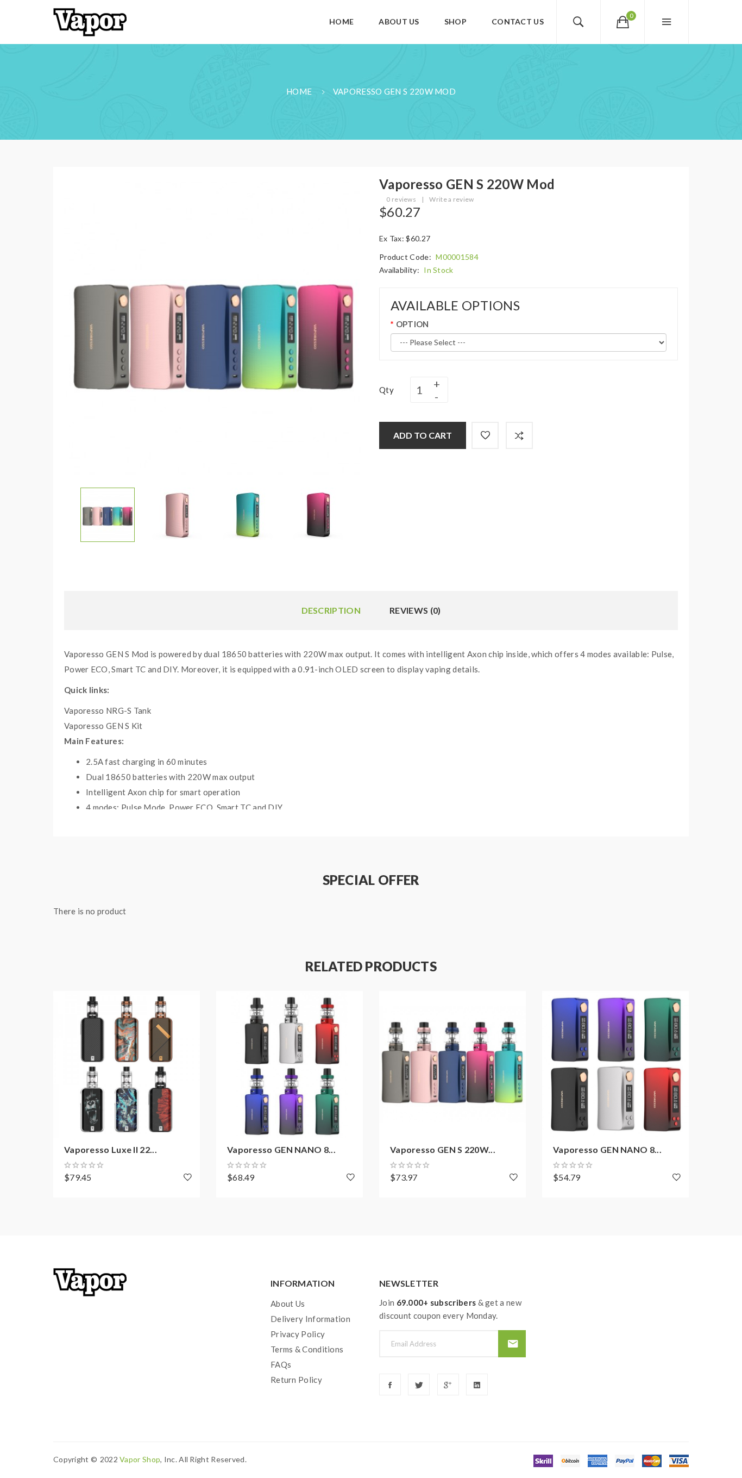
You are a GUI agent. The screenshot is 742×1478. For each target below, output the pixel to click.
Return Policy (296, 1380)
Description (331, 610)
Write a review (451, 199)
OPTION (412, 324)
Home (299, 91)
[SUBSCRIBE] (512, 1343)
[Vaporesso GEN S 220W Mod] (107, 514)
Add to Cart (422, 435)
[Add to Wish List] (485, 435)
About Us (288, 1303)
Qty (386, 390)
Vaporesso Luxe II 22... (110, 1149)
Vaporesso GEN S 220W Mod (394, 91)
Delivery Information (310, 1319)
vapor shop (140, 1459)
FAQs (281, 1364)
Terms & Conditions (307, 1349)
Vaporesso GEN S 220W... (442, 1149)
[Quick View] (66, 1064)
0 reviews (401, 199)
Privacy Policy (298, 1334)
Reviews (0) (415, 610)
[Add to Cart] (66, 1004)
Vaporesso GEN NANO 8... (281, 1149)
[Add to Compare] (519, 435)
